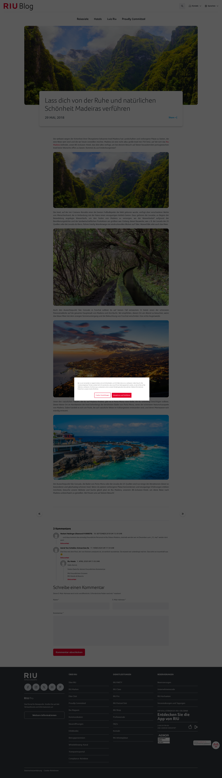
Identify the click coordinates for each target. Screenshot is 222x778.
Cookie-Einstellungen (102, 395)
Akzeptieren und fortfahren (121, 395)
